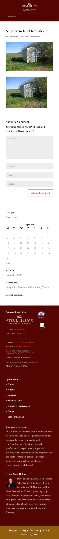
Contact (12, 395)
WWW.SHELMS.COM (22, 347)
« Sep (8, 263)
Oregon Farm (13, 36)
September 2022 (14, 275)
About (11, 389)
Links (11, 411)
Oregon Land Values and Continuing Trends (27, 287)
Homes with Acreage (19, 405)
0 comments (35, 36)
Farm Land (11, 217)
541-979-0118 (19, 329)
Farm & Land (15, 400)
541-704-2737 (19, 334)
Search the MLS (16, 416)
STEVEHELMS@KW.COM (24, 342)
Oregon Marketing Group (35, 530)
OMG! (35, 534)
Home (11, 384)
